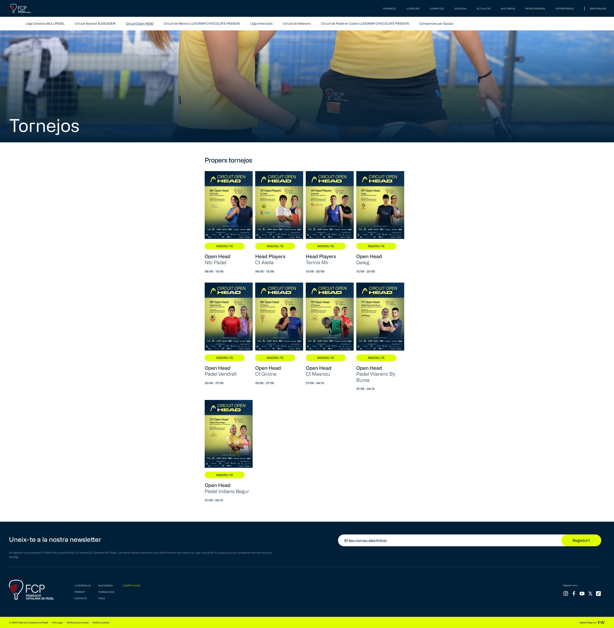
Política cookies (101, 622)
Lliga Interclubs (261, 23)
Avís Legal (57, 622)
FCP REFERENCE (564, 8)
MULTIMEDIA (105, 585)
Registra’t (581, 540)
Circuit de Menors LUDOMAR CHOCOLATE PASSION (202, 23)
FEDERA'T (79, 592)
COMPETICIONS (131, 585)
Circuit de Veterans (297, 23)
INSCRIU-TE (224, 246)
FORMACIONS (106, 592)
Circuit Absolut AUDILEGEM (95, 23)
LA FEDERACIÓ (82, 585)
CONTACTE (80, 598)
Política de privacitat (78, 622)
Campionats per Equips (436, 23)
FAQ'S (101, 598)
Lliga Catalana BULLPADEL (45, 23)
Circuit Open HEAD (140, 23)
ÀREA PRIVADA (598, 8)
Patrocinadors (535, 8)
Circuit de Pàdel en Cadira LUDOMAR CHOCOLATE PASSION (365, 23)
